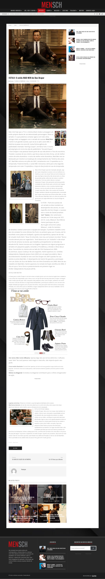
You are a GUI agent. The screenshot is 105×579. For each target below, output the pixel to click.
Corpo (49, 10)
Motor (81, 10)
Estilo (41, 10)
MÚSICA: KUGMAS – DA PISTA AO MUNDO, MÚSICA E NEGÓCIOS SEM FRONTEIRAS (85, 49)
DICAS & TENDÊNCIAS (21, 81)
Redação (12, 81)
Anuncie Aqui (90, 10)
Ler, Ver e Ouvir (29, 10)
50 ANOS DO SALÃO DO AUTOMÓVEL (21, 458)
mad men (16, 442)
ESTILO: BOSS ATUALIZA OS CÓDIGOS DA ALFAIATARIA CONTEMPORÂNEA (85, 57)
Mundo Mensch (16, 10)
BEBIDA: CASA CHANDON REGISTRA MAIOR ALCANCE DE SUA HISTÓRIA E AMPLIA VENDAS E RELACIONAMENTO (86, 41)
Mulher (56, 10)
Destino (65, 10)
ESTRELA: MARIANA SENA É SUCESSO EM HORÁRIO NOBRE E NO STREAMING (27, 14)
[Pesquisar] (93, 548)
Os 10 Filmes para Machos (56, 458)
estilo (10, 442)
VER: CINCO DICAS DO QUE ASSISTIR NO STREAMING (85, 32)
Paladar (73, 10)
